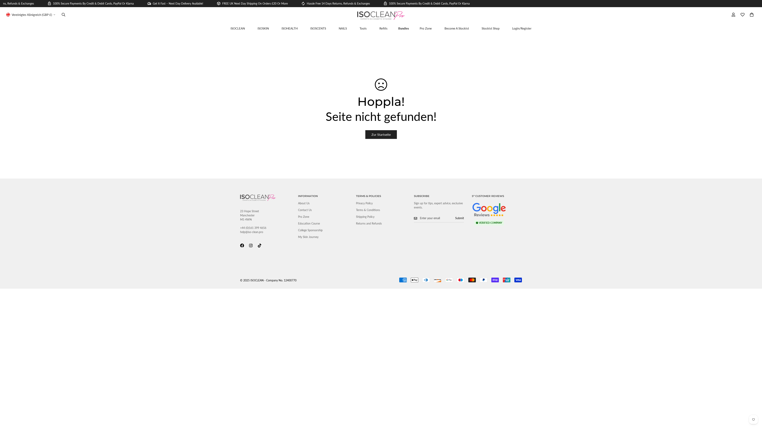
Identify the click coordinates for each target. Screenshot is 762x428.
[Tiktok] (260, 245)
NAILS (343, 28)
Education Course (309, 223)
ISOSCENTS (318, 28)
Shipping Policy (365, 216)
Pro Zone (426, 28)
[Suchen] (63, 14)
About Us (304, 203)
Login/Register (521, 28)
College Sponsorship (310, 230)
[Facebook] (242, 245)
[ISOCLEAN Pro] (381, 15)
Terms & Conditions (368, 210)
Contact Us (305, 210)
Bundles (403, 28)
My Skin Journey (308, 237)
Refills (383, 28)
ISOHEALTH (290, 28)
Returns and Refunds (369, 223)
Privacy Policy (364, 203)
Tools (363, 28)
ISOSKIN (263, 28)
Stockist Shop (490, 28)
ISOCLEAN (238, 28)
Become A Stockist (456, 28)
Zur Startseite (381, 134)
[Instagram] (251, 245)
